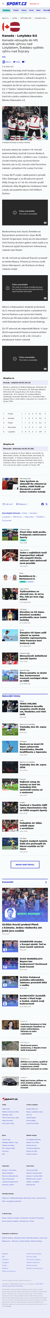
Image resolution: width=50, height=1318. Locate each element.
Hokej (23, 10)
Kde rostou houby (29, 1198)
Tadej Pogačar (31, 1117)
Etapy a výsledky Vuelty (34, 1112)
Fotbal (16, 10)
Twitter (4, 1265)
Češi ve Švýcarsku (8, 1179)
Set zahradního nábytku (10, 1221)
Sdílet (18, 62)
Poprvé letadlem (7, 1173)
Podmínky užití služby (33, 1254)
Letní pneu (43, 1238)
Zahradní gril (23, 1221)
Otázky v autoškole (32, 1182)
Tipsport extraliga (8, 1145)
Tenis (31, 10)
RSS (3, 1257)
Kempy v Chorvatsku (9, 1170)
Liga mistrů (24, 550)
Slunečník (32, 1218)
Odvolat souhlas (31, 1265)
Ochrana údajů (31, 1257)
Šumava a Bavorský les (10, 1176)
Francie (23, 779)
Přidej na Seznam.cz (9, 1271)
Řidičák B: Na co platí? (34, 1179)
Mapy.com (5, 1198)
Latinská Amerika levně (10, 1182)
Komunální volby (8, 1123)
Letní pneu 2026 (32, 1170)
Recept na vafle (31, 1151)
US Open (23, 609)
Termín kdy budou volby (10, 1117)
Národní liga (24, 670)
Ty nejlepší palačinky (33, 1139)
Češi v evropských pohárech (11, 1201)
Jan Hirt (29, 1115)
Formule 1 (5, 1151)
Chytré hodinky (24, 1241)
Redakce (5, 1254)
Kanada (33, 513)
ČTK (4, 57)
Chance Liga (25, 529)
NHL (3, 1154)
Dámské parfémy (33, 1238)
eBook (8, 62)
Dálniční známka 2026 (34, 1173)
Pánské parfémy (36, 1241)
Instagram (5, 1262)
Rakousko (29, 517)
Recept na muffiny (32, 1142)
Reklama (5, 1268)
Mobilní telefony (7, 1238)
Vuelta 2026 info (32, 1109)
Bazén (4, 1218)
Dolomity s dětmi (8, 1185)
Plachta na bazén (13, 1218)
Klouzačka (40, 1218)
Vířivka (31, 1221)
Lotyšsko (6, 517)
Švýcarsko (7, 520)
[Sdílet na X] (46, 504)
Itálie (22, 820)
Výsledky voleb (7, 1115)
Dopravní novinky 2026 (34, 1176)
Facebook (5, 1259)
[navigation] (3, 4)
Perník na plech (31, 1154)
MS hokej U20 (25, 478)
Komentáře (7, 882)
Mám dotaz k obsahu (33, 1259)
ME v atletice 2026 (8, 1148)
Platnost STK (30, 1185)
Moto (38, 10)
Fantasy (6, 10)
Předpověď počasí (16, 1198)
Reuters (4, 1286)
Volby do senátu (7, 1120)
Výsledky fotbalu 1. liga (10, 1142)
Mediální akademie (33, 1262)
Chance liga (6, 1139)
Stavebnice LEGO (20, 1238)
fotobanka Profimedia (15, 1286)
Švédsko (40, 517)
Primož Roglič (31, 1120)
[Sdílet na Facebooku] (42, 504)
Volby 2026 (6, 1109)
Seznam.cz (34, 4)
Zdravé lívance (31, 1145)
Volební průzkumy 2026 (10, 1112)
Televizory (15, 1241)
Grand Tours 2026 (32, 1123)
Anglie (22, 802)
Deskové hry (6, 1241)
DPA (41, 1284)
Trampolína (24, 1218)
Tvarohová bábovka (33, 1148)
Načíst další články (25, 864)
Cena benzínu (41, 1198)
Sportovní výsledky (27, 724)
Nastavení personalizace (34, 1268)
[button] (25, 123)
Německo (17, 517)
